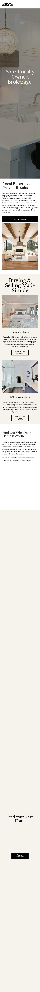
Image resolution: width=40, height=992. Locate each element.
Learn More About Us (20, 219)
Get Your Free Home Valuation (20, 418)
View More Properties (20, 856)
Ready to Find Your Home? (20, 352)
